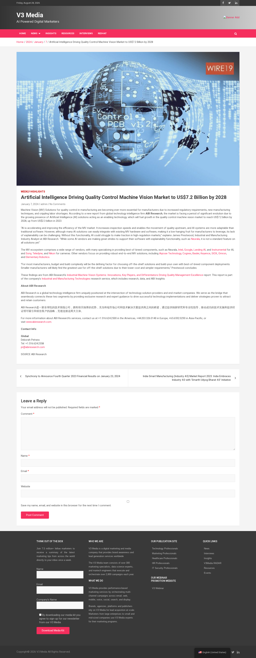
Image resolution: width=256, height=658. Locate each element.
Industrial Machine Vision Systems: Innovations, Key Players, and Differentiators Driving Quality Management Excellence (135, 275)
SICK (214, 253)
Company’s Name (47, 599)
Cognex (187, 253)
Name (25, 455)
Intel (180, 249)
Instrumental (219, 249)
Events (207, 573)
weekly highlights (33, 191)
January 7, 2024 (29, 204)
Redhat (102, 33)
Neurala (195, 239)
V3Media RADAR (212, 563)
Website (25, 486)
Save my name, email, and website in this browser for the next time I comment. (66, 505)
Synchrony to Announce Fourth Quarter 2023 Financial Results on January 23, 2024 (72, 376)
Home (22, 33)
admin (44, 204)
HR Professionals (161, 563)
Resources (67, 33)
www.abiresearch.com (38, 321)
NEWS (34, 33)
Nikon (52, 253)
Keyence (205, 253)
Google (188, 249)
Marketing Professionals (164, 553)
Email (25, 471)
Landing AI (200, 249)
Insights (50, 33)
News (207, 548)
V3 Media (30, 15)
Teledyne (38, 253)
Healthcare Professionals (164, 558)
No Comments (57, 204)
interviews (86, 33)
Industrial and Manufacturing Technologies (66, 278)
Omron (222, 253)
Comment (27, 413)
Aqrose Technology (170, 253)
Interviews (209, 553)
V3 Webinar (158, 588)
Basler (195, 253)
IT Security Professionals (165, 568)
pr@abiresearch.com (33, 347)
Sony (28, 253)
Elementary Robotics (37, 257)
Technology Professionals (165, 548)
